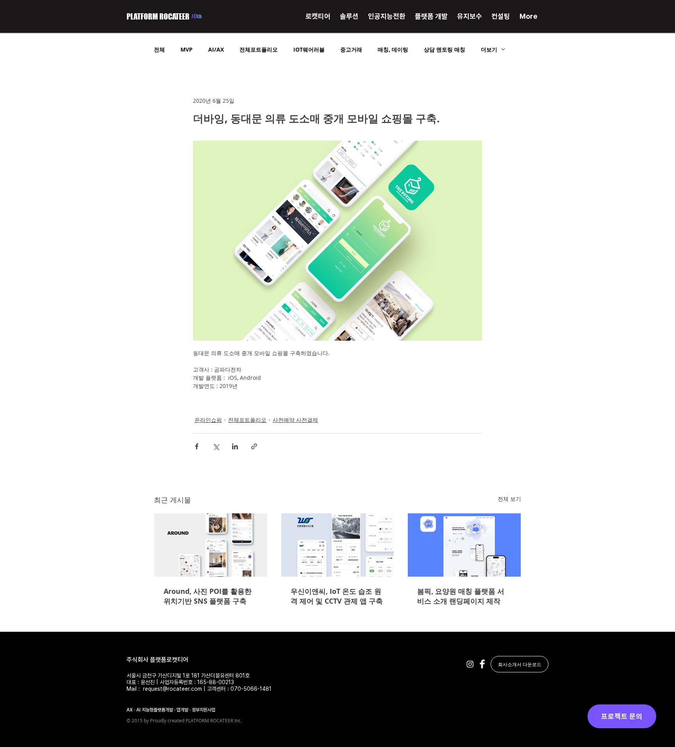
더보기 (489, 49)
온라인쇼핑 (208, 420)
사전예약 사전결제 (295, 420)
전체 (159, 49)
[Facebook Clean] (482, 663)
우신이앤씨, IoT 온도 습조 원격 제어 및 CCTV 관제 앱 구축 (337, 596)
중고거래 (351, 49)
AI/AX (216, 49)
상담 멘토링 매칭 (444, 49)
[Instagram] (470, 663)
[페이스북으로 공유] (196, 446)
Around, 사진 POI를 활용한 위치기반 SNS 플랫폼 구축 (208, 596)
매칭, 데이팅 (393, 49)
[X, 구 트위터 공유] (216, 446)
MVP (186, 49)
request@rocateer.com (172, 689)
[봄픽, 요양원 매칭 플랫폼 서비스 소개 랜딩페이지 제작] (464, 545)
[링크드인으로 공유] (235, 446)
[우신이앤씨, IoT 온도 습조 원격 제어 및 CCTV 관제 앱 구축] (337, 545)
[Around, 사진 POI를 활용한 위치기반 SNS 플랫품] (210, 545)
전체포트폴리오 (258, 49)
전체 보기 (509, 498)
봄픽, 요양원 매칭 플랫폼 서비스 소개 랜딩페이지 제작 (460, 596)
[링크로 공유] (254, 446)
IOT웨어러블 (309, 49)
